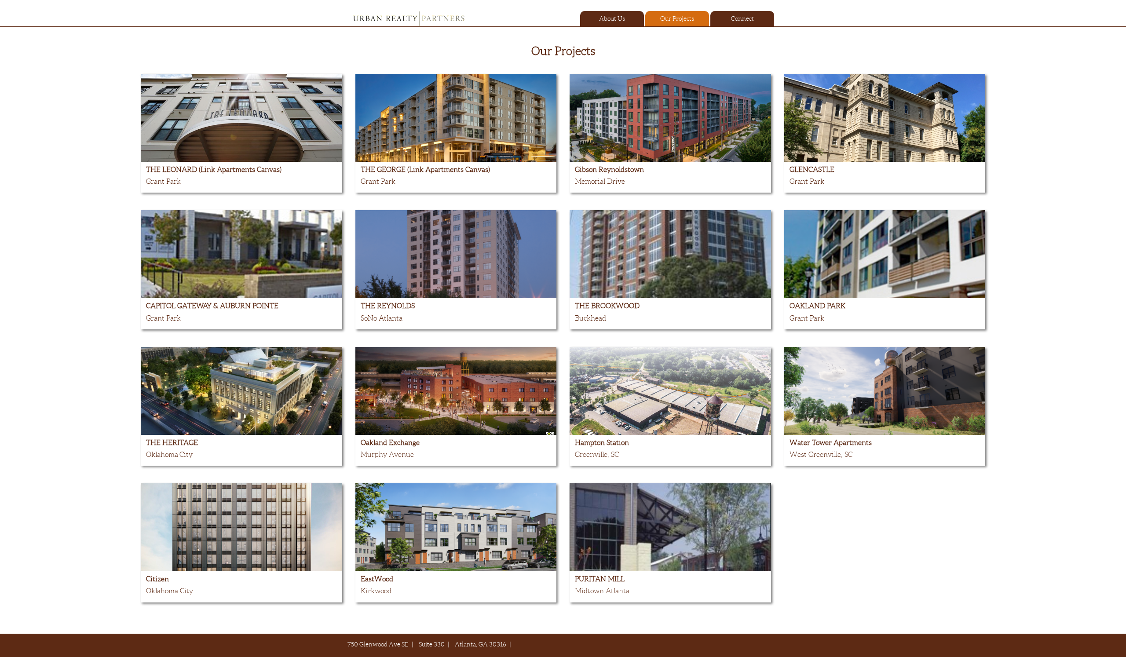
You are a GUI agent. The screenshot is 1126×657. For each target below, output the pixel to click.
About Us (612, 18)
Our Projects (677, 18)
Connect (742, 18)
